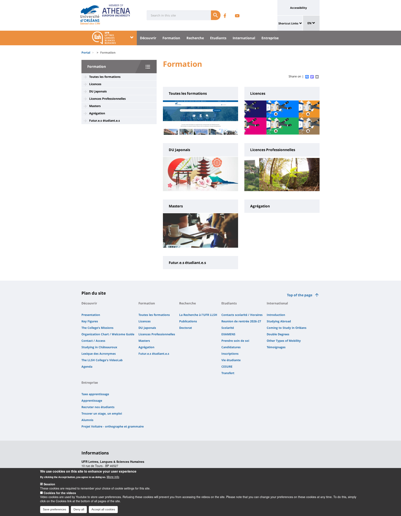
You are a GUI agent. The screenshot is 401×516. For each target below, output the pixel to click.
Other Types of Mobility (284, 341)
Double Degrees (278, 334)
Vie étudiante (231, 360)
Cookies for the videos (60, 493)
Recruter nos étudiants (97, 407)
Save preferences (54, 509)
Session (49, 484)
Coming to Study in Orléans (286, 328)
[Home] (89, 13)
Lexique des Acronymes (98, 354)
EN (309, 23)
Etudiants (218, 38)
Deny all (79, 509)
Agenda (86, 366)
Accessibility (298, 8)
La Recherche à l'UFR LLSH (198, 315)
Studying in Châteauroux (99, 347)
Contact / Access (93, 341)
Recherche (195, 38)
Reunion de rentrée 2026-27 (241, 321)
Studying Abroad (279, 321)
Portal (85, 52)
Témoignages (276, 347)
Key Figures (89, 321)
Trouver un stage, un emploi (101, 413)
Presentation (90, 315)
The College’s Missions (97, 328)
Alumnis (87, 420)
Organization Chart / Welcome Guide (107, 334)
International (244, 38)
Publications (188, 321)
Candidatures (231, 347)
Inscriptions (230, 354)
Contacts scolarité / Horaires (242, 315)
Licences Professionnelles (107, 99)
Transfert (227, 373)
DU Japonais (98, 91)
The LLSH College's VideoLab (102, 360)
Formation (171, 38)
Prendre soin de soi (235, 341)
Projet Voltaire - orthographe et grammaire (112, 426)
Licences (95, 84)
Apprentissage (91, 400)
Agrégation (97, 113)
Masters (95, 106)
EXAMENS (228, 334)
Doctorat (185, 328)
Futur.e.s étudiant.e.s (104, 120)
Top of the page (299, 295)
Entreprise (270, 38)
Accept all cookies (103, 509)
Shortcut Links (288, 23)
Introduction (276, 315)
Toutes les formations (105, 77)
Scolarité (227, 328)
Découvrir (148, 38)
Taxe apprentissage (95, 394)
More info (113, 477)
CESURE (226, 366)
